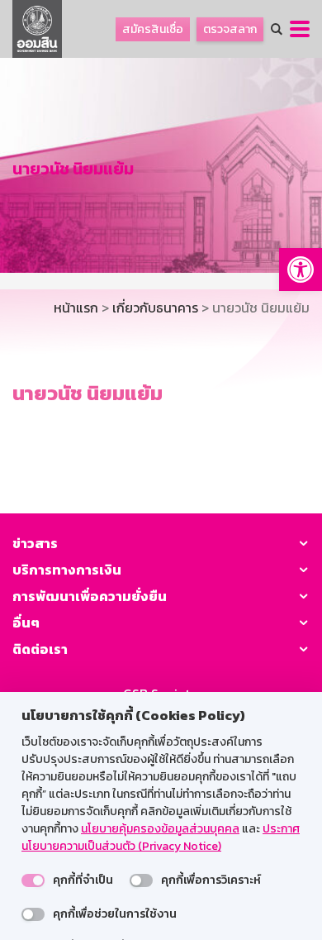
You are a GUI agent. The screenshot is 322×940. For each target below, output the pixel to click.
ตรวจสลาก (230, 29)
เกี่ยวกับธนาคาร (155, 307)
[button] (300, 269)
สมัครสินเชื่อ (152, 29)
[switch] (33, 880)
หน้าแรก (76, 307)
